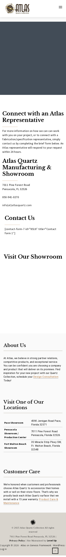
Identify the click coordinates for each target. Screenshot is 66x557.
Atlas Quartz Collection (16, 7)
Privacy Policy (17, 540)
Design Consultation (45, 376)
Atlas (23, 545)
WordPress (59, 545)
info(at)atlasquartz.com (17, 205)
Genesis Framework (40, 545)
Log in (3, 549)
